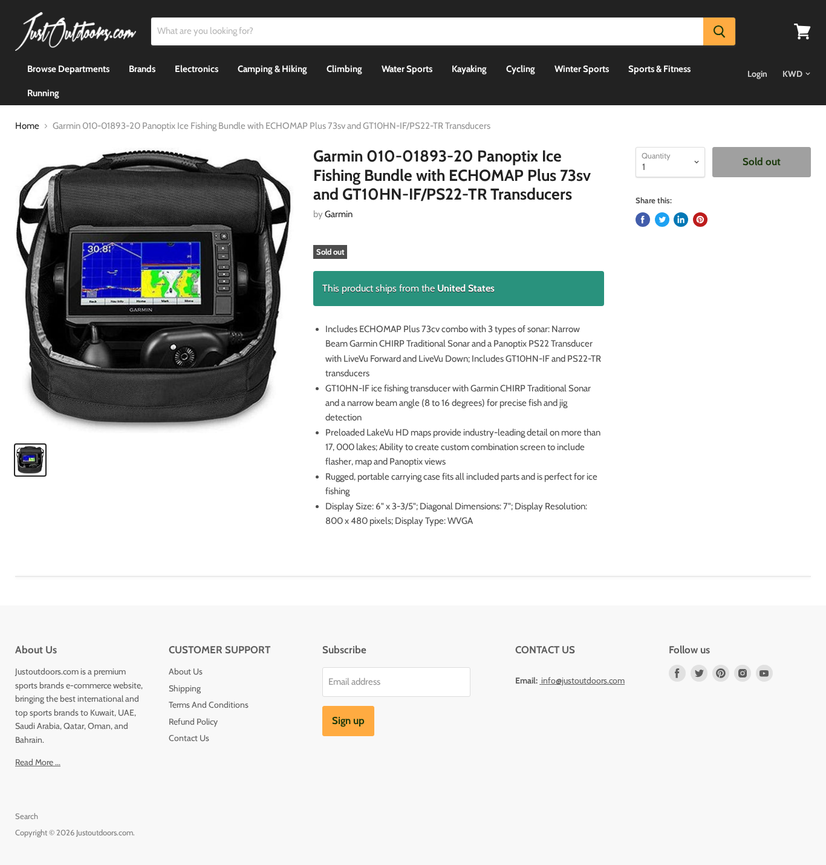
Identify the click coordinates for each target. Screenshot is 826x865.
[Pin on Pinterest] (700, 219)
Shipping (185, 688)
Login (757, 73)
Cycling (520, 69)
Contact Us (189, 738)
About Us (186, 671)
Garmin (339, 214)
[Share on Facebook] (643, 219)
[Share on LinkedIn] (681, 219)
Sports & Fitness (659, 69)
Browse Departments (68, 69)
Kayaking (469, 69)
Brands (142, 69)
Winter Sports (581, 69)
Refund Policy (193, 721)
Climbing (344, 69)
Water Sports (407, 69)
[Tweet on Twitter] (662, 219)
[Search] (719, 31)
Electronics (196, 69)
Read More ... (37, 762)
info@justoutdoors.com (583, 680)
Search (26, 816)
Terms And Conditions (209, 704)
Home (27, 126)
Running (43, 93)
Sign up (348, 720)
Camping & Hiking (272, 69)
